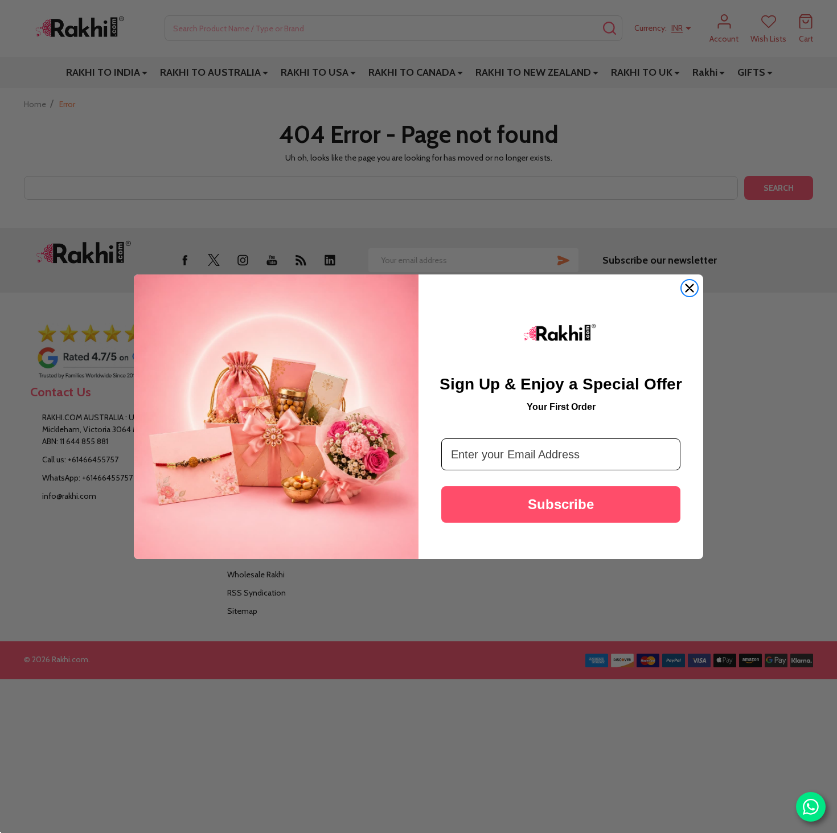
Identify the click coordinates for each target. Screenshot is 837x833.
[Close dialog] (689, 288)
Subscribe (561, 504)
